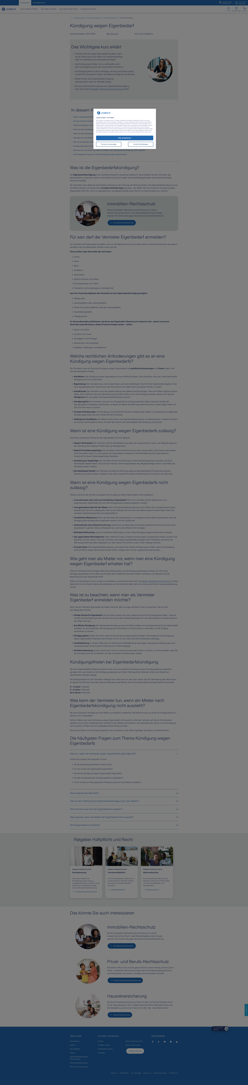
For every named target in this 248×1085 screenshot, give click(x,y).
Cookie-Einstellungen (140, 144)
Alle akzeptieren (124, 138)
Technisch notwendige (108, 144)
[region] (124, 128)
